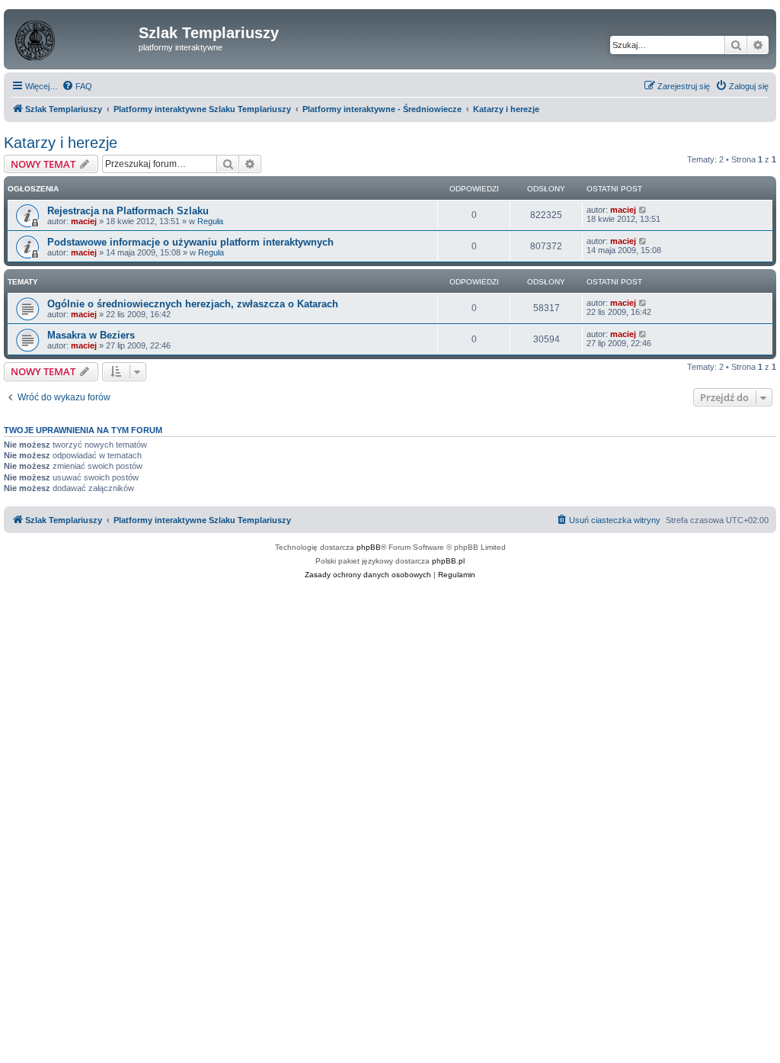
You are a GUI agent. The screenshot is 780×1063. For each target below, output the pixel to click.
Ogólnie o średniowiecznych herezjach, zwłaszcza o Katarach (192, 304)
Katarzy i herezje (60, 142)
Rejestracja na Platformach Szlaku (128, 211)
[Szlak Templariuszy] (73, 37)
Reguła (210, 221)
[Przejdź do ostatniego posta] (643, 209)
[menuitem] (77, 86)
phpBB (368, 547)
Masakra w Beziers (91, 335)
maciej (84, 221)
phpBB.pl (448, 561)
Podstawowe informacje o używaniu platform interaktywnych (190, 242)
